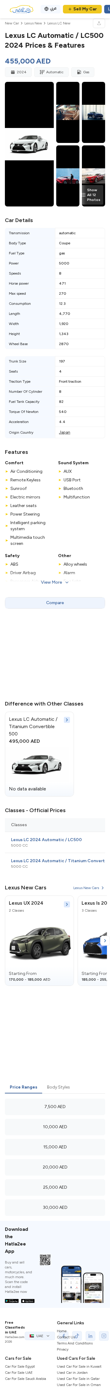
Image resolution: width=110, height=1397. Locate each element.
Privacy (62, 1349)
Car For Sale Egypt (20, 1366)
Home (62, 1331)
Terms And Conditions (75, 1343)
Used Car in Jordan (72, 1372)
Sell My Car (85, 9)
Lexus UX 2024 (26, 903)
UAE (39, 1336)
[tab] (23, 1087)
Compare (55, 602)
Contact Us (66, 1337)
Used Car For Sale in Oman (79, 1385)
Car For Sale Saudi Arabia (25, 1379)
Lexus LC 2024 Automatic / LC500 (46, 839)
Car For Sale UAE (19, 1372)
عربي (53, 8)
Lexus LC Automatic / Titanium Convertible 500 (33, 726)
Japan (64, 432)
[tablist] (55, 1087)
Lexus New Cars (86, 888)
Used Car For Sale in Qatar (78, 1379)
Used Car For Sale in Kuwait (79, 1366)
